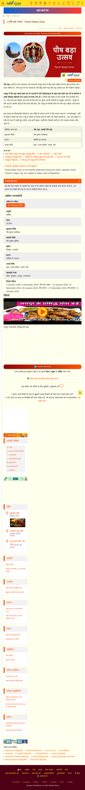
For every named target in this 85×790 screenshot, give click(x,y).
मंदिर (9, 506)
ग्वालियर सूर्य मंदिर (16, 531)
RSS (70, 773)
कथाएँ (40, 770)
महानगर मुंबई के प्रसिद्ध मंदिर (14, 681)
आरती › (10, 558)
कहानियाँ (59, 770)
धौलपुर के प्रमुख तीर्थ (13, 157)
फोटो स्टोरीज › (13, 670)
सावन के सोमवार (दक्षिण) (16, 451)
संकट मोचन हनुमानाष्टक (13, 635)
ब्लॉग (66, 770)
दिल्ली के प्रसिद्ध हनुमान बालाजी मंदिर (39, 157)
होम (4, 16)
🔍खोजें (77, 773)
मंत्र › (9, 628)
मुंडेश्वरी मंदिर (15, 513)
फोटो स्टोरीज (49, 770)
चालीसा (27, 770)
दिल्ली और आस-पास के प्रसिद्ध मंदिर (16, 760)
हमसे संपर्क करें (36, 773)
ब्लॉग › (9, 717)
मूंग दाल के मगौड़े (64, 157)
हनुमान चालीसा (10, 660)
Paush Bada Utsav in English (21, 166)
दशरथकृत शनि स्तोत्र (12, 639)
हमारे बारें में (25, 773)
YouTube (53, 782)
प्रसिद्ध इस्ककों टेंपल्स (42, 753)
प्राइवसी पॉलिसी (49, 773)
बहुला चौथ (12, 462)
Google (70, 782)
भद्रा (10, 447)
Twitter (35, 782)
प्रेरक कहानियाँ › (14, 691)
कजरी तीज (12, 455)
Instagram (26, 782)
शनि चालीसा (9, 655)
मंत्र (34, 770)
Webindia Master (54, 785)
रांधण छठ (12, 470)
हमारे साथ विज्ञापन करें (12, 773)
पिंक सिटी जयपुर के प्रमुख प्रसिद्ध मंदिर (20, 154)
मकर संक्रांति (44, 154)
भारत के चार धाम (50, 750)
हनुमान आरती (10, 564)
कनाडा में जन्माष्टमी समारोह (14, 730)
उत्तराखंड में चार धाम (12, 676)
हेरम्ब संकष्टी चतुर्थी (15, 459)
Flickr (62, 782)
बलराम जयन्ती (13, 466)
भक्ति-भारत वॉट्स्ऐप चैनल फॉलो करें (43, 379)
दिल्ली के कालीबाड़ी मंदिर (34, 750)
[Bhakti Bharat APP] (80, 393)
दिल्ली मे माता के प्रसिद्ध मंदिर (13, 750)
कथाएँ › (10, 581)
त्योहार (8, 16)
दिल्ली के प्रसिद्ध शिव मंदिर (40, 757)
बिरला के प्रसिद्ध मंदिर (59, 753)
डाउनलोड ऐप (43, 776)
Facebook (16, 782)
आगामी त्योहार (13, 440)
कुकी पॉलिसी (61, 773)
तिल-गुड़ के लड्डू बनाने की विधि (33, 160)
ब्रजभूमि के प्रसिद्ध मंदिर (24, 753)
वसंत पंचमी (58, 154)
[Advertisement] (42, 347)
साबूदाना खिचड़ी (11, 160)
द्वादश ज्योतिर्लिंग (64, 750)
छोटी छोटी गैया (42, 10)
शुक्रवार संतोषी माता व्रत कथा (15, 592)
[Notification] (82, 2)
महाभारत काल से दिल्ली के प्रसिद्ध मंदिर (17, 757)
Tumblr (44, 782)
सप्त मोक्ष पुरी (9, 753)
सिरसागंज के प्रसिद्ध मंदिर (38, 760)
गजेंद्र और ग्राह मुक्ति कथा (14, 588)
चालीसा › (11, 649)
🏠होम (19, 770)
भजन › (10, 602)
